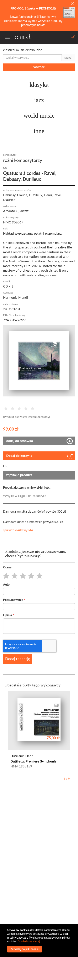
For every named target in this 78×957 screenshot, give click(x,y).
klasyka (39, 84)
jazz (39, 100)
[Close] (73, 3)
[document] (39, 940)
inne (39, 131)
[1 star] (5, 576)
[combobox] (32, 57)
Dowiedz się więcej (28, 941)
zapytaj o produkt (19, 475)
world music (39, 115)
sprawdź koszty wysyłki (18, 530)
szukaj (68, 57)
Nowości (39, 67)
